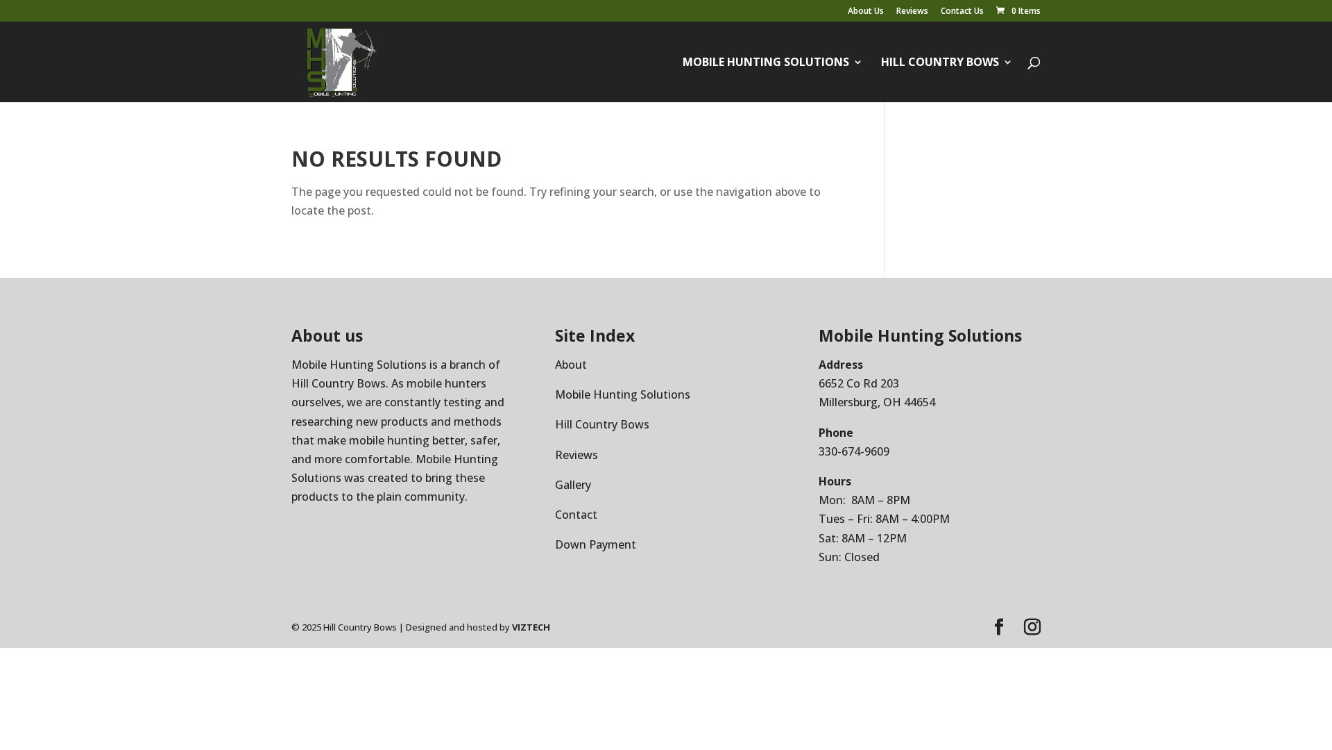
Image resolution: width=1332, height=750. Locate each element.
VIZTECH (531, 627)
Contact (576, 514)
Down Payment (595, 544)
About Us (866, 12)
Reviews (912, 12)
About (571, 364)
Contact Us (962, 12)
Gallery (573, 484)
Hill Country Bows (940, 63)
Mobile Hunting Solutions (766, 63)
